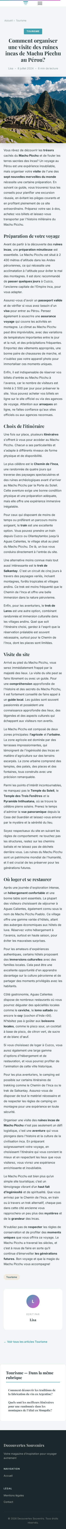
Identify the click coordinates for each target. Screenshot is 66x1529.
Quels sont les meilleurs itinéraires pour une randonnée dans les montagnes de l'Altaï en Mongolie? (31, 1406)
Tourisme (21, 20)
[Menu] (40, 3)
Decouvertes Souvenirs (24, 1445)
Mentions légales (14, 1495)
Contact (8, 1501)
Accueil (8, 20)
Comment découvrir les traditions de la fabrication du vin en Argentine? (32, 1392)
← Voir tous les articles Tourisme (25, 1341)
